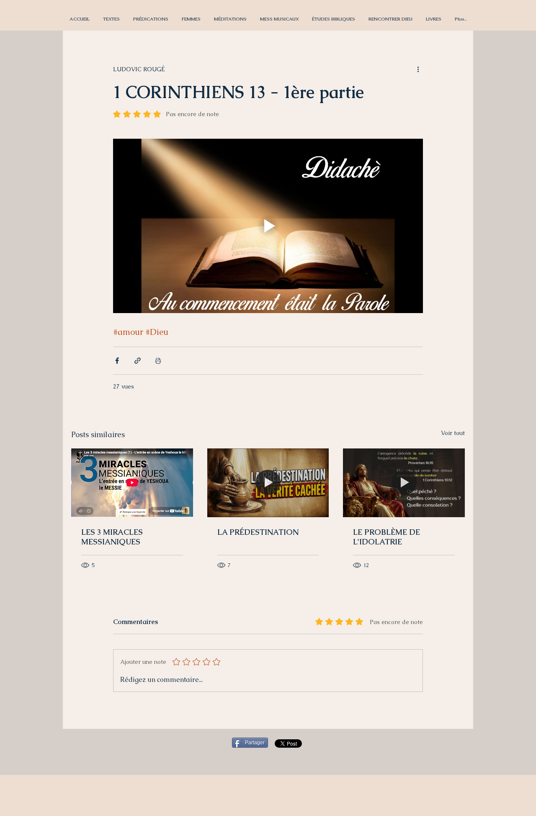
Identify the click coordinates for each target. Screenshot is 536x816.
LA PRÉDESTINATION (258, 532)
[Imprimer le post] (158, 361)
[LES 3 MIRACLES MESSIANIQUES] (132, 482)
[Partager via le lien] (138, 361)
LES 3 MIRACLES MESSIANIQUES (112, 537)
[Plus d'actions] (418, 69)
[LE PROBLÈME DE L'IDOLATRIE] (404, 482)
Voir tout (453, 433)
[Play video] (268, 226)
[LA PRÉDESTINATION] (268, 482)
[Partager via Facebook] (117, 361)
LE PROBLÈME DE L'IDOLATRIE (386, 537)
